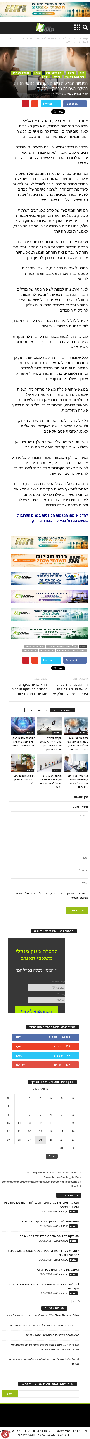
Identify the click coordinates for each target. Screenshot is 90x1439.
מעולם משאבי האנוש (74, 76)
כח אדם (37, 72)
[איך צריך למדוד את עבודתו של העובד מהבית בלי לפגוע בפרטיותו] (76, 763)
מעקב (18, 1046)
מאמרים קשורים (62, 710)
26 (40, 1139)
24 (61, 1139)
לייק (18, 1037)
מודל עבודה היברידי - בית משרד (61, 646)
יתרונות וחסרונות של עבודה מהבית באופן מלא (24, 779)
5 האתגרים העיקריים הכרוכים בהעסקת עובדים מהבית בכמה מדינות (29, 689)
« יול (51, 1156)
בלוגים (71, 72)
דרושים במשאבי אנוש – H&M (43, 1335)
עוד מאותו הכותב (37, 710)
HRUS (27, 1430)
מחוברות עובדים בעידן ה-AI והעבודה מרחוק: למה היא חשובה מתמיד (23, 741)
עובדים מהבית (47, 650)
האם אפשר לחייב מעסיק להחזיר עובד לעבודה (50, 1221)
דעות (82, 72)
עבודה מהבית (79, 650)
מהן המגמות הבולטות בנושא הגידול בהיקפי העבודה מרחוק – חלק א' (70, 689)
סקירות (45, 76)
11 (51, 1123)
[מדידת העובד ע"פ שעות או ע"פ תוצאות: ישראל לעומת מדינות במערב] (49, 763)
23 (73, 1139)
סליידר (57, 76)
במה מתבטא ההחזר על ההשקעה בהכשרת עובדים (39, 1325)
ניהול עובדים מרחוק (35, 646)
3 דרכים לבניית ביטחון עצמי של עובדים (27, 1315)
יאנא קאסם (72, 1335)
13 (29, 1123)
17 (61, 1131)
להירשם (20, 1065)
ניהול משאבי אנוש (54, 72)
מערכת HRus (74, 94)
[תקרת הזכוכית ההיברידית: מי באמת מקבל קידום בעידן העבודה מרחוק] (49, 726)
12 (40, 1123)
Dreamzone (63, 1430)
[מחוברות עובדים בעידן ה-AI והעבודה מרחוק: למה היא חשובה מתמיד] (23, 726)
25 (51, 1139)
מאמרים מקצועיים (21, 72)
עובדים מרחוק (30, 650)
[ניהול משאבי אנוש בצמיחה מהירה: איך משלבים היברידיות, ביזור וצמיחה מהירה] (76, 726)
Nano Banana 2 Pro (67, 1315)
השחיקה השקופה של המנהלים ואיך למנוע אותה (49, 1236)
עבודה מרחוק (63, 650)
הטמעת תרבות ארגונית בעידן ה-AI (58, 1269)
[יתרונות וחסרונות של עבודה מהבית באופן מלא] (23, 763)
